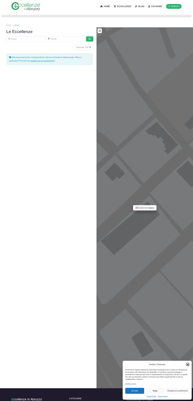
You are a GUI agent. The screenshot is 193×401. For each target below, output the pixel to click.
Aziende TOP (82, 47)
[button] (187, 364)
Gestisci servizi (130, 384)
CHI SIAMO (156, 6)
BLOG (141, 6)
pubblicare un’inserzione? (43, 61)
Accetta (134, 391)
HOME (107, 6)
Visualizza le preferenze (177, 391)
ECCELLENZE (124, 6)
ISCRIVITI (175, 6)
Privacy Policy (163, 396)
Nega (155, 391)
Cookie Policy (152, 396)
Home (8, 25)
